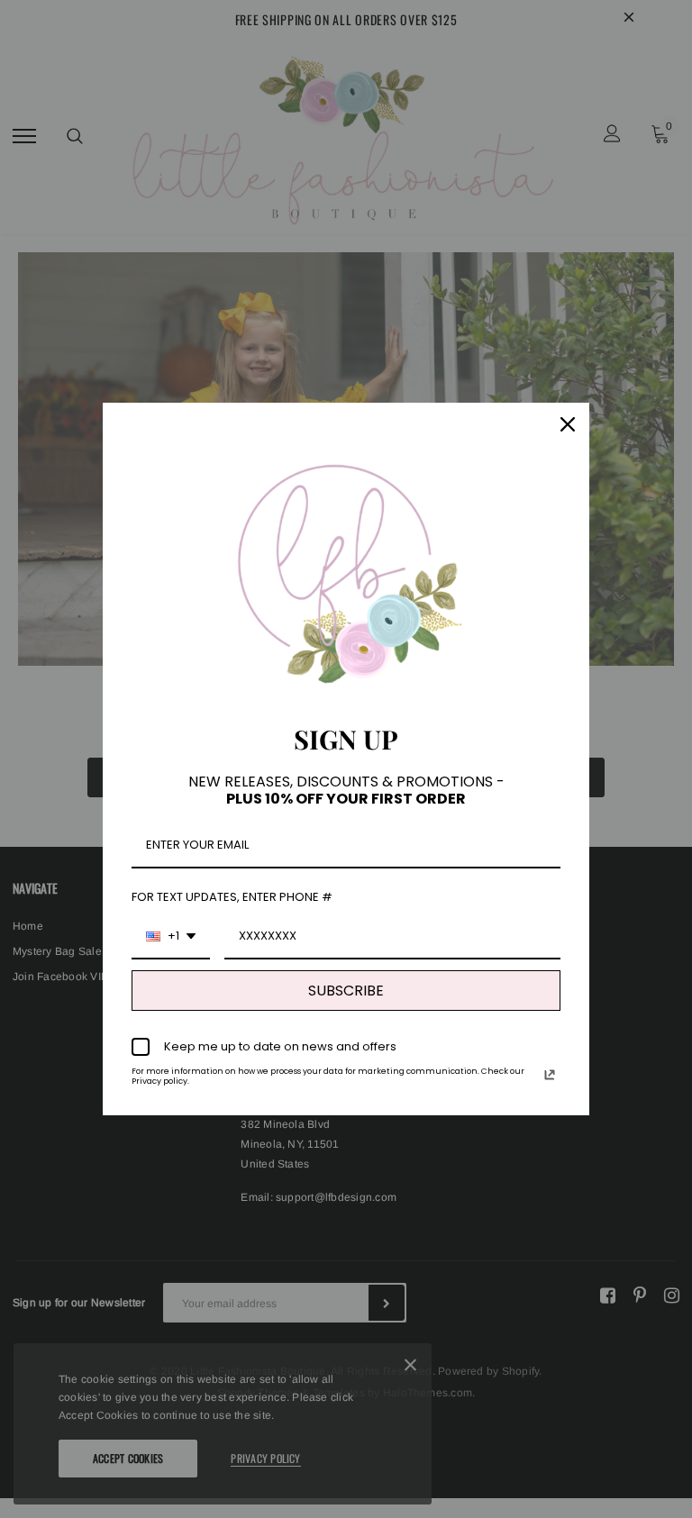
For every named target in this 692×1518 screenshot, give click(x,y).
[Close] (567, 424)
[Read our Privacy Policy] (549, 1075)
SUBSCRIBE (346, 990)
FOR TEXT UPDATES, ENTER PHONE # (232, 896)
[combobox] (171, 936)
